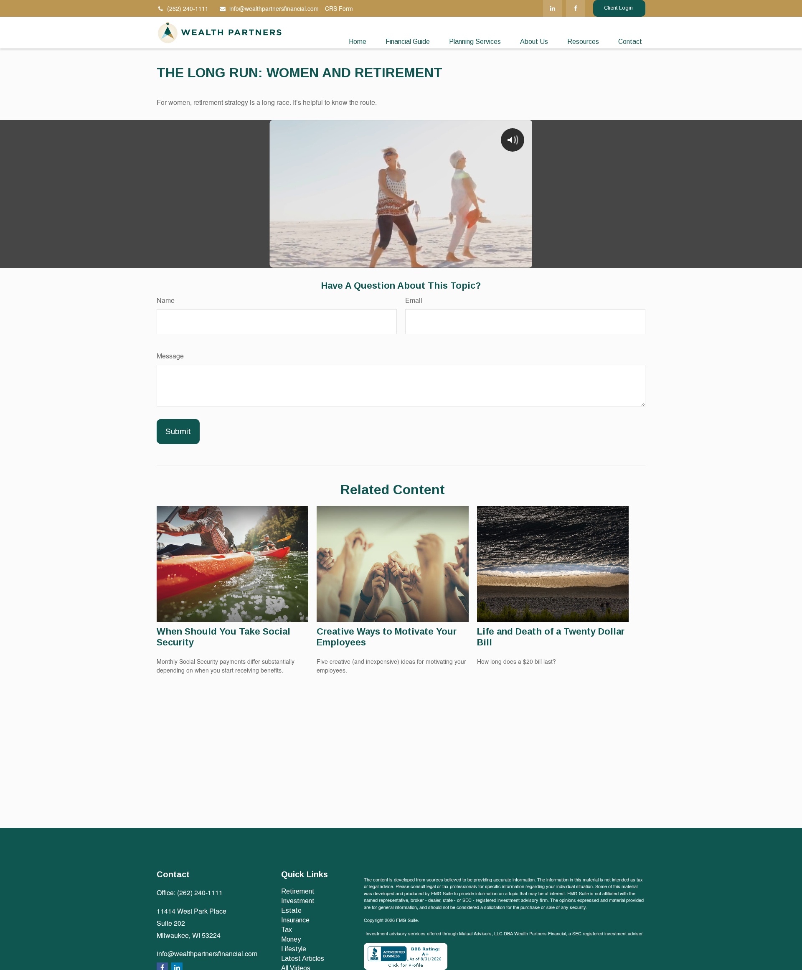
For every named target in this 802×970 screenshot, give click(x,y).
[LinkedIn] (552, 8)
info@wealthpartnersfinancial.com (274, 8)
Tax (286, 929)
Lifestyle (293, 948)
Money (291, 939)
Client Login (619, 8)
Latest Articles (302, 958)
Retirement (298, 891)
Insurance (295, 920)
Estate (291, 910)
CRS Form (339, 8)
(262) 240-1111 (187, 8)
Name (166, 300)
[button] (357, 42)
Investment (298, 900)
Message (170, 356)
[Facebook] (575, 8)
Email (413, 300)
